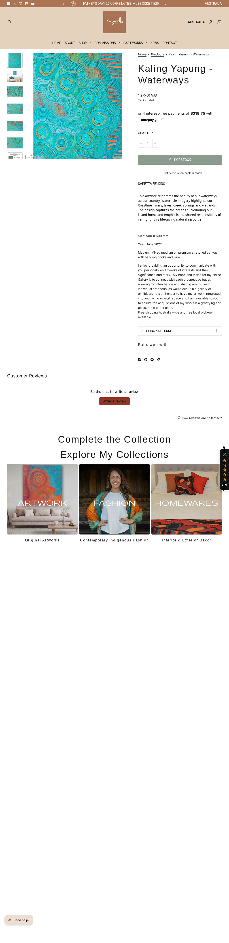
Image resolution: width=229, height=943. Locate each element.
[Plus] (155, 143)
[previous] (63, 3)
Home (142, 54)
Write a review (114, 401)
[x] (15, 4)
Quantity (145, 133)
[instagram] (20, 3)
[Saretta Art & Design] (114, 22)
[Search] (9, 22)
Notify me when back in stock (182, 173)
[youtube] (32, 3)
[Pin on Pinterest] (145, 359)
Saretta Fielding (151, 183)
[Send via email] (152, 359)
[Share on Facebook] (139, 359)
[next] (166, 3)
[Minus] (141, 143)
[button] (158, 359)
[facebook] (8, 3)
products (157, 54)
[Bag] (219, 22)
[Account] (210, 22)
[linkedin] (26, 3)
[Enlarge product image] (77, 106)
